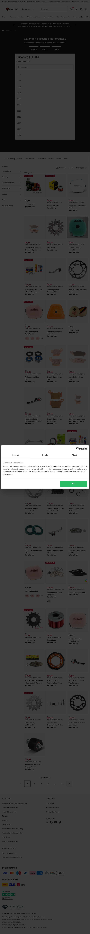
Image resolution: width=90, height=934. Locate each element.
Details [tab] (45, 455)
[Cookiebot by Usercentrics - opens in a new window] (77, 448)
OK (73, 484)
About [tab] (74, 455)
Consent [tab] (15, 455)
